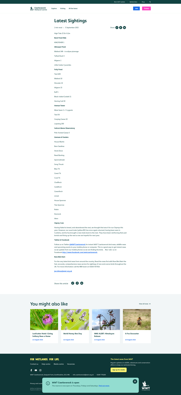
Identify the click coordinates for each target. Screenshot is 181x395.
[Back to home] (146, 385)
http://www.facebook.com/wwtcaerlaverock (79, 252)
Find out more (104, 386)
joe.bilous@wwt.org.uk (63, 271)
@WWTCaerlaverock (77, 244)
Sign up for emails (118, 370)
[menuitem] (136, 8)
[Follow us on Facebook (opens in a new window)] (31, 370)
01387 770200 (101, 375)
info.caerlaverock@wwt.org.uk (83, 375)
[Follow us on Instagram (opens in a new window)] (40, 370)
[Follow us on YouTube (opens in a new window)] (36, 370)
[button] (116, 27)
